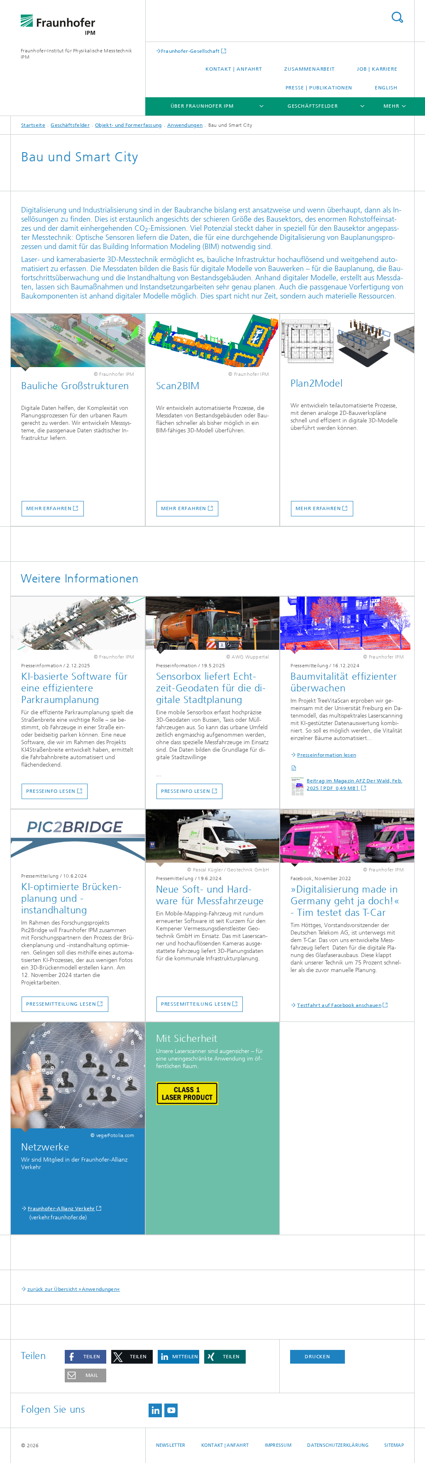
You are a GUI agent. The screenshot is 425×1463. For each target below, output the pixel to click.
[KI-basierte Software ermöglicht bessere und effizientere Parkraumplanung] (78, 625)
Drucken (317, 1356)
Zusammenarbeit (309, 69)
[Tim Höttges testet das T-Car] (347, 838)
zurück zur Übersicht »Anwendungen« (73, 1289)
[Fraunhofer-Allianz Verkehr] (78, 1077)
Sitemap (394, 1445)
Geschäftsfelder (313, 106)
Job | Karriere (377, 69)
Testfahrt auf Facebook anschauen (339, 1005)
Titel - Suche (397, 17)
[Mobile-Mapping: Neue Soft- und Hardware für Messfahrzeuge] (213, 838)
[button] (85, 1357)
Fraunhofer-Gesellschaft (190, 51)
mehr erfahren (49, 508)
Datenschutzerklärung (338, 1445)
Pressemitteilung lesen (61, 1004)
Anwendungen (185, 125)
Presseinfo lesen (51, 791)
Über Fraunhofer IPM (202, 106)
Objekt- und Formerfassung (128, 125)
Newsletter (171, 1445)
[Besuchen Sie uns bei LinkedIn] (155, 1410)
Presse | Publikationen (319, 88)
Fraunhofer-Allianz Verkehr (61, 1208)
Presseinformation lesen (326, 755)
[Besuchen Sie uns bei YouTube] (171, 1410)
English (386, 88)
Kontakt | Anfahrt (233, 69)
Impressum (278, 1445)
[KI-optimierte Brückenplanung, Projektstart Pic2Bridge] (78, 838)
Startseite (33, 125)
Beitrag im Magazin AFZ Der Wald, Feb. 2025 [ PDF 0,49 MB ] (354, 784)
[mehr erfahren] (78, 342)
